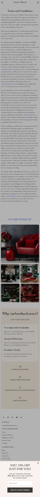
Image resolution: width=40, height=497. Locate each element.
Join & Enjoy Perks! (20, 490)
